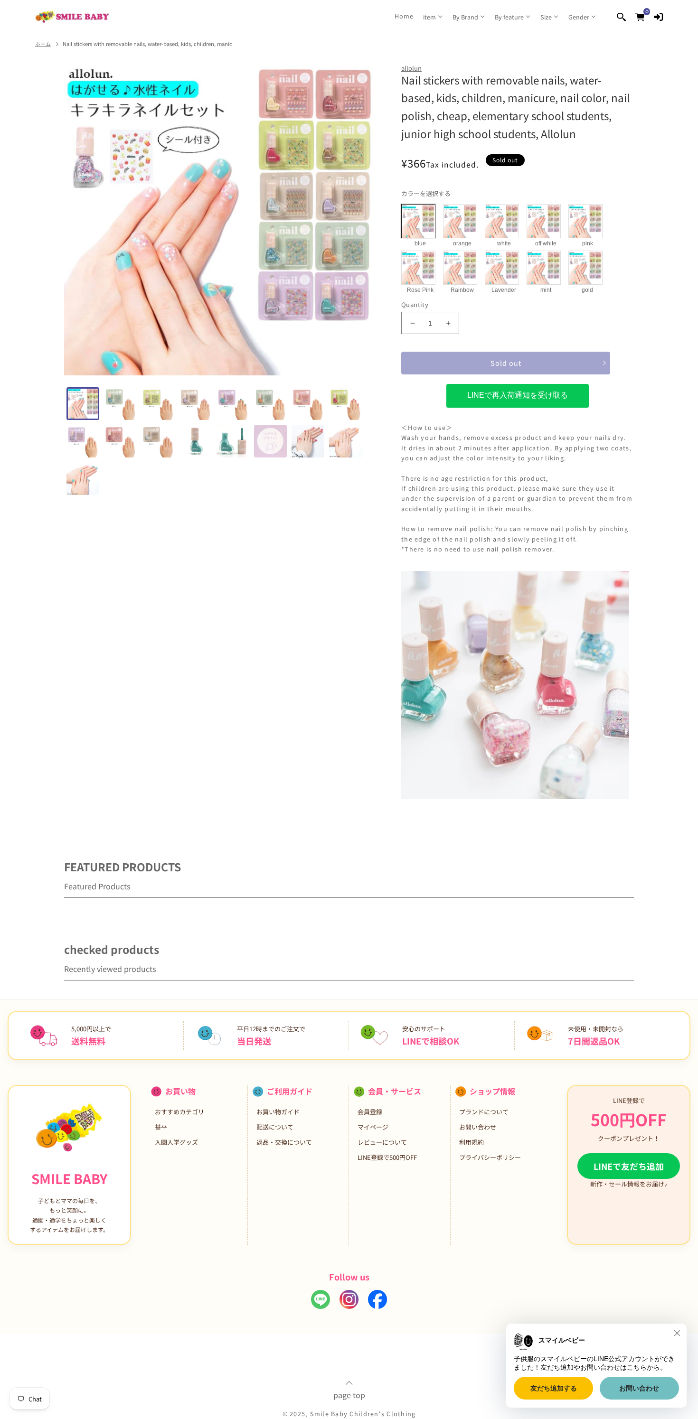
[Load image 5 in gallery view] (233, 403)
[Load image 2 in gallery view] (120, 403)
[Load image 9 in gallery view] (82, 441)
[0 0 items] (639, 16)
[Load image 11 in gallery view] (157, 441)
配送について (274, 1126)
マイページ (373, 1126)
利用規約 (471, 1142)
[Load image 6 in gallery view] (270, 403)
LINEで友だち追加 (629, 1166)
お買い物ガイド (278, 1111)
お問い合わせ (477, 1126)
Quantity (414, 304)
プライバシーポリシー (490, 1157)
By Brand (465, 16)
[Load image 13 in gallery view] (233, 441)
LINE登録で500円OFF (387, 1157)
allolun (411, 68)
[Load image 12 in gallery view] (195, 441)
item (429, 16)
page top (349, 1394)
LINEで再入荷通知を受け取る (517, 395)
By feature (509, 16)
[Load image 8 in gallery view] (345, 403)
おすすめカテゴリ (179, 1111)
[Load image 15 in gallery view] (308, 441)
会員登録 (370, 1111)
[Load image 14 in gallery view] (270, 441)
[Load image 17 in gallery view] (82, 478)
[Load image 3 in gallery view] (157, 403)
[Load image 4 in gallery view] (195, 403)
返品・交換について (284, 1142)
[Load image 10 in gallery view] (120, 441)
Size (546, 16)
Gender (578, 16)
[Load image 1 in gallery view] (82, 403)
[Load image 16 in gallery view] (345, 441)
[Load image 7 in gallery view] (308, 403)
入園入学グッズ (176, 1142)
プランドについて (484, 1111)
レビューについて (382, 1142)
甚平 (161, 1126)
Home (404, 16)
